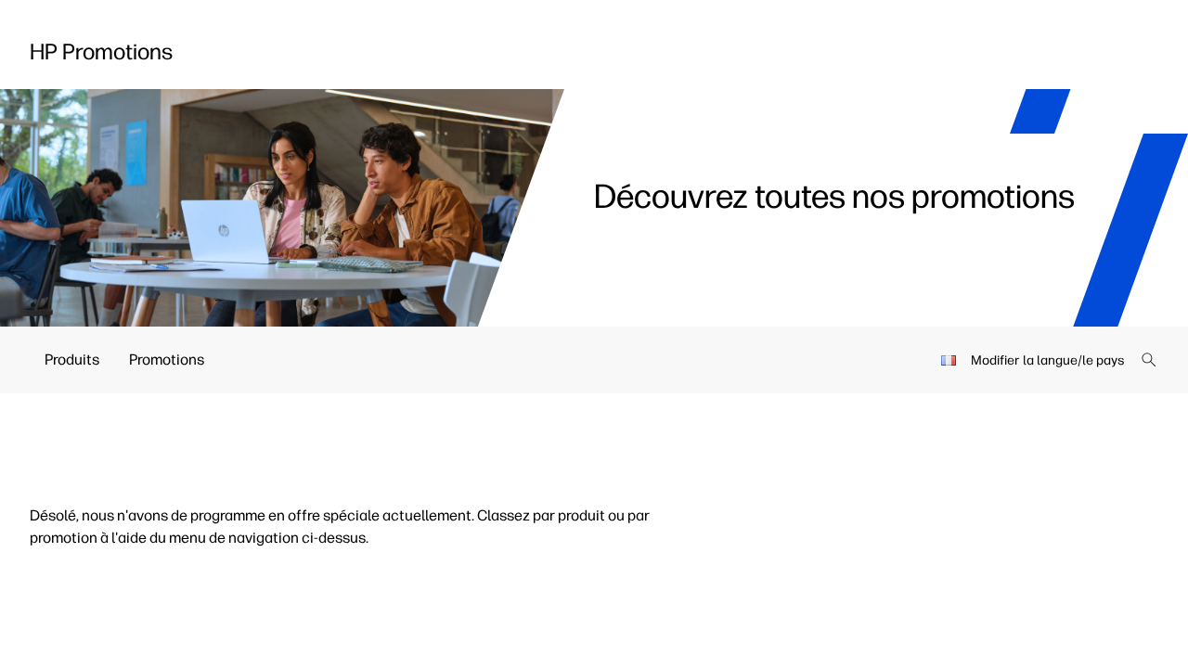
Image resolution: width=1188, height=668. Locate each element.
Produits (72, 359)
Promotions (166, 359)
